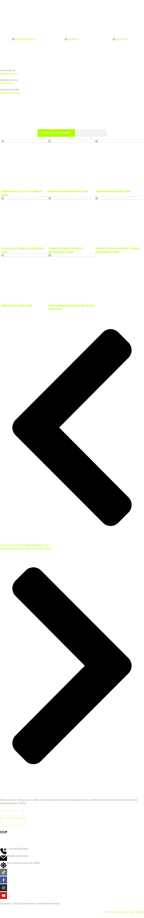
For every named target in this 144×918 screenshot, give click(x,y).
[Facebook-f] (3, 879)
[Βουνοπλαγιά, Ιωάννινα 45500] (3, 865)
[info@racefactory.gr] (3, 858)
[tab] (56, 133)
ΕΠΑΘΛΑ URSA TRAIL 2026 (16, 305)
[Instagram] (3, 887)
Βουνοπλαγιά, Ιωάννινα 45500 (23, 863)
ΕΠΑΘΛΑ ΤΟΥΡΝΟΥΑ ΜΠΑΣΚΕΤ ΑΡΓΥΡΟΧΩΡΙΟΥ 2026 (66, 250)
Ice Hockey (6, 83)
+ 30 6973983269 (17, 849)
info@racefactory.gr (17, 856)
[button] (3, 39)
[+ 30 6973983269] (3, 851)
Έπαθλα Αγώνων (9, 74)
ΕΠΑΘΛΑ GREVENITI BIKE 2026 (112, 191)
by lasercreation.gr (72, 840)
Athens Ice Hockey (10, 93)
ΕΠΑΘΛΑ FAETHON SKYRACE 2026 (68, 191)
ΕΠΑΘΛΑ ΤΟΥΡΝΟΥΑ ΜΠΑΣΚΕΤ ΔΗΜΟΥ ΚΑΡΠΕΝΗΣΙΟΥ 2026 (117, 250)
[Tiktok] (3, 872)
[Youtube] (3, 895)
